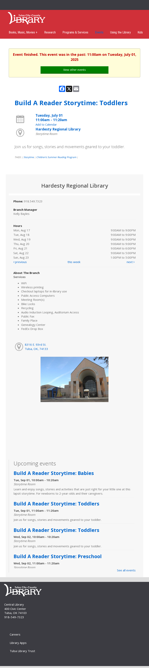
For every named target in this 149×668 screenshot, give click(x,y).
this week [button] (74, 262)
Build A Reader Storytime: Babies (54, 473)
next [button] (130, 262)
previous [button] (20, 262)
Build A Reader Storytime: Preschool (58, 556)
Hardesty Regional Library (58, 129)
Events (99, 32)
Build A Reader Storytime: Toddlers (56, 503)
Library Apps (18, 643)
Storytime (28, 157)
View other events (74, 70)
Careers (15, 634)
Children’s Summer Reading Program (56, 157)
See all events (126, 570)
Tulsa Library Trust (22, 651)
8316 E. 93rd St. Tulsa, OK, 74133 (36, 347)
